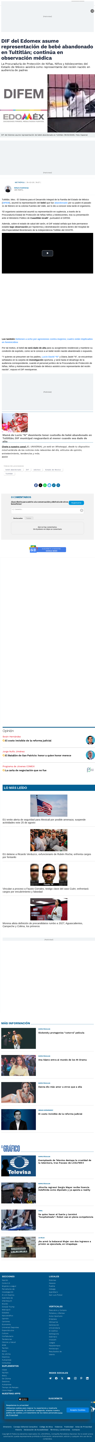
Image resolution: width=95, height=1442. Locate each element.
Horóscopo (54, 1349)
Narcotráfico (7, 1316)
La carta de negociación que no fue (26, 770)
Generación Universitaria (54, 1326)
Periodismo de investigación (8, 1290)
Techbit (5, 1348)
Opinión (8, 731)
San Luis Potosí (55, 1295)
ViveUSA (52, 1340)
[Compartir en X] (40, 485)
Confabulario (7, 1336)
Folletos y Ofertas (57, 1313)
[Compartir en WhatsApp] (45, 485)
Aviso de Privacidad (83, 1427)
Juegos (52, 1343)
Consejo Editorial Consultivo (25, 1427)
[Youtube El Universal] (69, 1379)
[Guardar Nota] (58, 485)
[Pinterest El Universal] (81, 1379)
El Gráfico (53, 1331)
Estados (5, 1313)
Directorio (7, 1427)
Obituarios (53, 1322)
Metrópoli (20, 182)
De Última (6, 1379)
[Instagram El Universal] (75, 1379)
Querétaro (53, 1292)
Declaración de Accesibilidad (36, 1430)
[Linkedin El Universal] (87, 1379)
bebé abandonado (13, 470)
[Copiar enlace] (54, 485)
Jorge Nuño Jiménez (14, 751)
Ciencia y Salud (9, 1342)
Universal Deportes (10, 1327)
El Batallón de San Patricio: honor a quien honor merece (38, 755)
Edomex (52, 1280)
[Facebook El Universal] (56, 1379)
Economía (6, 1324)
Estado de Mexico (53, 470)
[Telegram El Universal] (50, 1379)
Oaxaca (52, 1283)
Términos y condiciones (60, 1430)
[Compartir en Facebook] (36, 485)
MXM (4, 1345)
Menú (4, 1351)
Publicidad (68, 1427)
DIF (27, 470)
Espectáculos (8, 1330)
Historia (18, 1430)
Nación (5, 1280)
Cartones (6, 1321)
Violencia (58, 1427)
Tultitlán (9, 474)
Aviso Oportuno (55, 1316)
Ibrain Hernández (12, 736)
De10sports (54, 1334)
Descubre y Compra (58, 1310)
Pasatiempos (54, 1346)
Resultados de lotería (55, 1353)
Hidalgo (52, 1289)
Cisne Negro (7, 1390)
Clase (4, 1370)
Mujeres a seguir (9, 1286)
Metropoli (6, 1310)
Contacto (76, 1430)
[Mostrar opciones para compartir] (92, 11)
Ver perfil (18, 190)
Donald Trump (8, 1307)
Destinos (6, 1357)
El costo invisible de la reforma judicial (28, 740)
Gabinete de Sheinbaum (7, 1299)
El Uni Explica (8, 1295)
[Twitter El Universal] (62, 1379)
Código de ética (46, 1427)
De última (6, 1354)
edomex (37, 470)
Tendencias (7, 1339)
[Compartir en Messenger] (49, 485)
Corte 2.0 (6, 1283)
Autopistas (6, 1360)
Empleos (53, 1319)
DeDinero (53, 1337)
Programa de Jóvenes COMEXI (19, 766)
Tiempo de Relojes (10, 1387)
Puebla (52, 1286)
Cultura (5, 1333)
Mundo (5, 1304)
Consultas (6, 1363)
